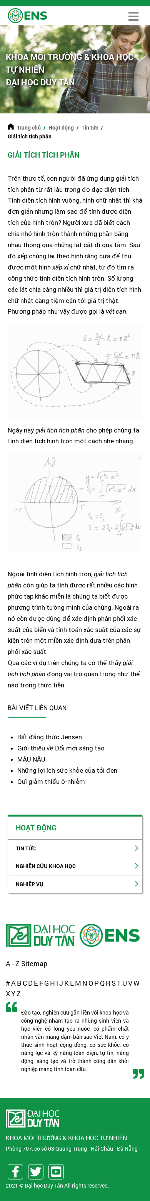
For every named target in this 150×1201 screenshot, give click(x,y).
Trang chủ (29, 127)
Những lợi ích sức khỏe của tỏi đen (67, 770)
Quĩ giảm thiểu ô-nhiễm (52, 781)
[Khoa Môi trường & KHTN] (110, 935)
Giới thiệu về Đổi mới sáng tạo (61, 748)
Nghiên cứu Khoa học (46, 866)
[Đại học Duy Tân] (41, 935)
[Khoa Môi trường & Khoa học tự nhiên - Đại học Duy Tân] (27, 14)
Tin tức (90, 127)
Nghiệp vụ (29, 884)
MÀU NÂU (31, 759)
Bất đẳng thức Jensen (49, 737)
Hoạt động (61, 127)
